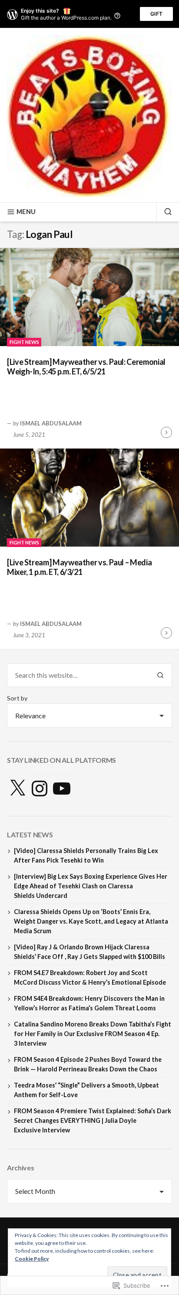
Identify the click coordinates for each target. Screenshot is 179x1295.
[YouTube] (61, 788)
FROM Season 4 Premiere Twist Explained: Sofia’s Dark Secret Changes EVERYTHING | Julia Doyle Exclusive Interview (92, 1120)
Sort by (17, 698)
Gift (156, 13)
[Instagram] (39, 788)
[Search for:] (78, 675)
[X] (17, 788)
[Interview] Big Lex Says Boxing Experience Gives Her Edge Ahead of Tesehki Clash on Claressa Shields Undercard (90, 886)
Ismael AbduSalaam (51, 423)
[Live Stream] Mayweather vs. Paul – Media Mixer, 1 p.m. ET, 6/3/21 (79, 567)
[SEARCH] (164, 211)
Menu (26, 211)
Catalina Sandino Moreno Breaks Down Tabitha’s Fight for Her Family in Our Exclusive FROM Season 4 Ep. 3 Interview (92, 1033)
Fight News (24, 342)
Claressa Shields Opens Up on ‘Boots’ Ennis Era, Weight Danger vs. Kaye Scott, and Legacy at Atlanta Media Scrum (91, 921)
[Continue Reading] (166, 432)
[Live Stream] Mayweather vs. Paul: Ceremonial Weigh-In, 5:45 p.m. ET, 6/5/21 (86, 367)
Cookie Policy (32, 1258)
